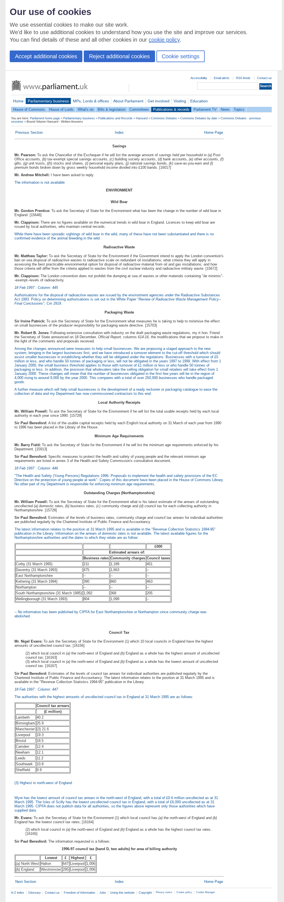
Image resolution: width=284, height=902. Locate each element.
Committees (139, 109)
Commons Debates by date (198, 118)
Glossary (34, 892)
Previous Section (29, 132)
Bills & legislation (111, 109)
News (225, 109)
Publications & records (171, 109)
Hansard (142, 118)
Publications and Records (115, 118)
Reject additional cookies (119, 56)
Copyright (145, 892)
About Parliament (128, 101)
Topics (239, 109)
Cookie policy (184, 892)
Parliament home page (45, 118)
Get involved (158, 101)
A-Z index (17, 892)
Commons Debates (164, 118)
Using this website (122, 892)
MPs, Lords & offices (91, 101)
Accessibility (199, 78)
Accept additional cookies (46, 56)
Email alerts (221, 78)
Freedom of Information (79, 892)
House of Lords (61, 109)
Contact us (264, 78)
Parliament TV (205, 109)
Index (119, 132)
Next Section (25, 882)
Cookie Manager (205, 892)
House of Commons (29, 109)
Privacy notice (164, 892)
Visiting (180, 101)
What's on (85, 109)
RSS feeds (243, 78)
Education (199, 101)
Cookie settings (180, 56)
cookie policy (164, 40)
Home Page (213, 132)
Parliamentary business (48, 101)
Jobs (102, 892)
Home (18, 101)
